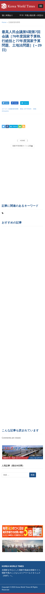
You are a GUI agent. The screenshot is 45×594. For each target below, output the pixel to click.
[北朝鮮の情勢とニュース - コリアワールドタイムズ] (18, 5)
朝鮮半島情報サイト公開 (21, 146)
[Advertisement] (22, 77)
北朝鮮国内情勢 (13, 109)
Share (16, 103)
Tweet (6, 103)
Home (4, 22)
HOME (22, 140)
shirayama (5, 111)
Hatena (26, 103)
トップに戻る (37, 589)
